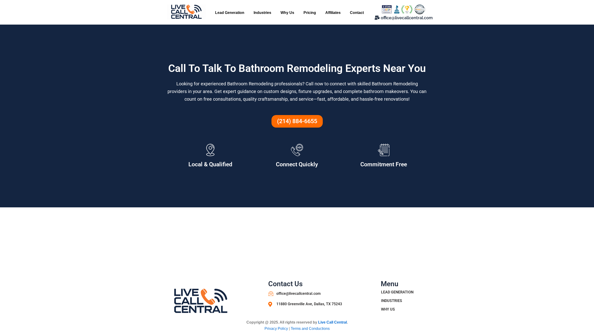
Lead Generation (229, 13)
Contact (357, 13)
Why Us (287, 13)
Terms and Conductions (310, 329)
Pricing (309, 13)
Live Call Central (332, 322)
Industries (262, 13)
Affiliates (333, 13)
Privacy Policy (277, 329)
